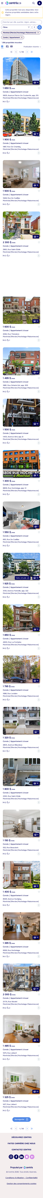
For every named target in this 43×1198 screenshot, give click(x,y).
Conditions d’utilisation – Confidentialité (21, 1178)
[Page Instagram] (11, 1157)
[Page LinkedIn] (21, 1157)
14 (37, 82)
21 (37, 236)
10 (37, 886)
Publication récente (31, 47)
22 (37, 372)
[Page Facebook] (16, 1157)
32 (37, 321)
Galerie (2, 46)
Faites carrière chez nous (21, 1143)
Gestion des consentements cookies (21, 1183)
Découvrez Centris (22, 1137)
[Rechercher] (34, 3)
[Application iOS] (27, 1157)
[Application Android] (32, 1157)
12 (37, 629)
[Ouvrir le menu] (2, 3)
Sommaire (11, 46)
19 (37, 134)
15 (37, 185)
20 (37, 989)
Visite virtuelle (21, 578)
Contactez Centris (21, 1149)
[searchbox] (20, 22)
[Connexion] (39, 3)
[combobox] (21, 22)
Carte (7, 46)
